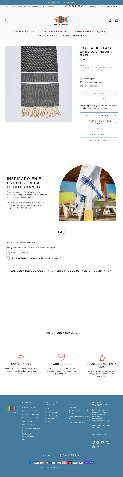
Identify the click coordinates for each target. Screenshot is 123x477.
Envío (7, 6)
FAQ (43, 6)
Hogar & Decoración (74, 35)
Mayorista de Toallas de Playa (31, 429)
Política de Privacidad (77, 422)
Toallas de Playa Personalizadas (28, 435)
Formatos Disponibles (30, 414)
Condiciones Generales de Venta (79, 412)
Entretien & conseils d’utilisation (99, 122)
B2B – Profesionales (31, 6)
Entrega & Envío (51, 412)
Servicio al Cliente (99, 140)
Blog (24, 440)
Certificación (27, 421)
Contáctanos (50, 421)
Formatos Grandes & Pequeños (90, 32)
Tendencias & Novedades (55, 32)
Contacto (51, 6)
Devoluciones (17, 6)
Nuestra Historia (28, 407)
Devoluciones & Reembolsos (51, 417)
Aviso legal (73, 407)
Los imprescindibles (25, 32)
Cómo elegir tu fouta (30, 418)
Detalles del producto (99, 115)
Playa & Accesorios (47, 35)
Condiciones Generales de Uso (79, 418)
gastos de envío (104, 68)
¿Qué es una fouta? (29, 411)
